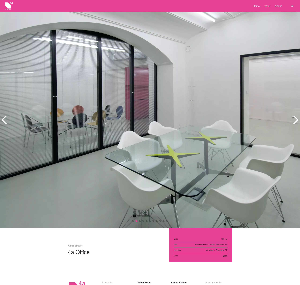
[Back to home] (9, 6)
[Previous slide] (4, 120)
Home (256, 6)
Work (267, 6)
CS (292, 5)
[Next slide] (295, 120)
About (278, 6)
